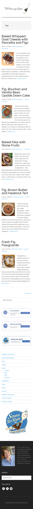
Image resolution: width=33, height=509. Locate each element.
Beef (5, 373)
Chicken (6, 370)
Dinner (4, 368)
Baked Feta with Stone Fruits (14, 143)
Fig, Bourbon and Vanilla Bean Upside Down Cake (16, 92)
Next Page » (28, 293)
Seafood (7, 377)
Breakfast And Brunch (8, 354)
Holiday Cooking (7, 401)
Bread (3, 388)
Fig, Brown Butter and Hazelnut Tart (15, 191)
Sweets (4, 391)
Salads (4, 365)
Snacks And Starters (8, 358)
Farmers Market (6, 398)
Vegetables (5, 381)
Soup (3, 361)
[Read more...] (22, 78)
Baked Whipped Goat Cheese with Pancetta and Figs (15, 39)
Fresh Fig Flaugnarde (10, 243)
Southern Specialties (8, 394)
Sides (3, 384)
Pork (5, 375)
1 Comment (27, 149)
